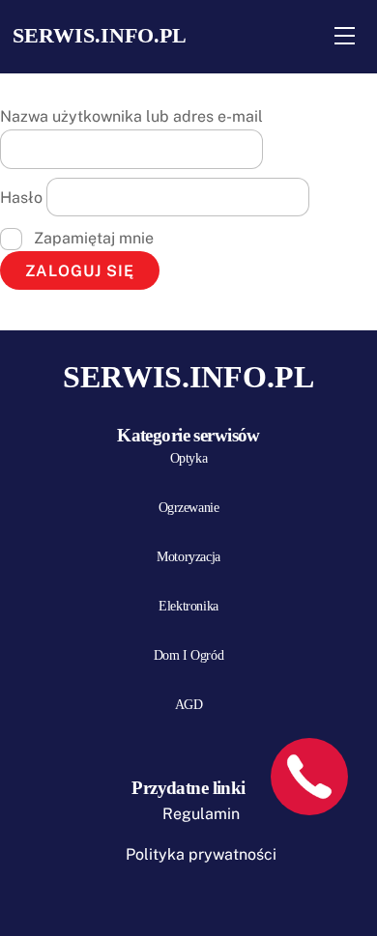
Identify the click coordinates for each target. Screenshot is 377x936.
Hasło (21, 197)
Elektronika (188, 606)
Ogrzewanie (189, 507)
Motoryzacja (188, 557)
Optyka (188, 458)
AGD (189, 704)
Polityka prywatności (201, 854)
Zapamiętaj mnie (92, 238)
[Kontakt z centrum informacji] (309, 776)
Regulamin (201, 814)
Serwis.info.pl (100, 35)
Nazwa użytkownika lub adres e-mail (131, 116)
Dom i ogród (188, 655)
